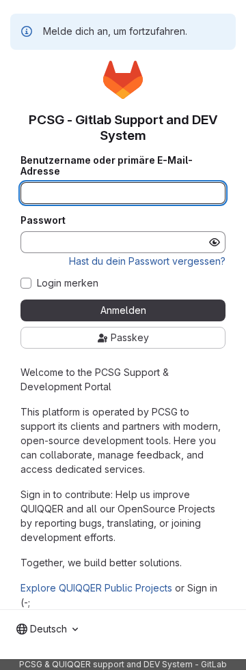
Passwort (43, 220)
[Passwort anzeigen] (215, 242)
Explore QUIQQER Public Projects (96, 588)
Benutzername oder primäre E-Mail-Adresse (106, 166)
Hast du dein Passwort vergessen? (147, 261)
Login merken (67, 283)
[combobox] (47, 629)
